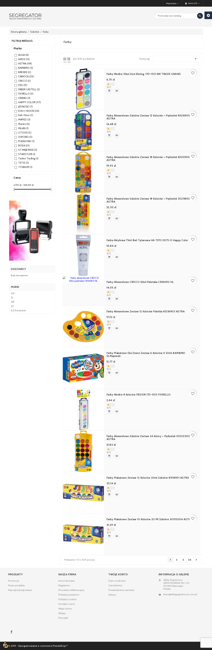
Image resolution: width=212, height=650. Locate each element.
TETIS (23, 162)
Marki (15, 286)
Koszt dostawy (66, 580)
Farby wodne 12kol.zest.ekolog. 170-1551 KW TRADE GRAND (143, 74)
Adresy (112, 594)
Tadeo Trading (28, 158)
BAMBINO (25, 67)
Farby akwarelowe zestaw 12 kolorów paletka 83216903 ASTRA (145, 311)
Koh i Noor (25, 115)
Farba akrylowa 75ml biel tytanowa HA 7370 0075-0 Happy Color (147, 240)
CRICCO (24, 80)
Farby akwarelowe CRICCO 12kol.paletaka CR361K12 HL (140, 282)
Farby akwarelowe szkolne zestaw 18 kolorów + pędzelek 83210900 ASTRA (148, 159)
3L (12, 297)
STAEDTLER (26, 154)
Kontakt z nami (66, 603)
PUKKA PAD (26, 141)
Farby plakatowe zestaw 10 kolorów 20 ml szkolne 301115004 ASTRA (149, 519)
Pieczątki (63, 617)
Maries (24, 124)
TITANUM (25, 167)
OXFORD (25, 136)
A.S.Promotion (18, 310)
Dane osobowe (116, 580)
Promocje (13, 580)
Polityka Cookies (67, 599)
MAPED (24, 119)
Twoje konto (118, 574)
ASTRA (25, 63)
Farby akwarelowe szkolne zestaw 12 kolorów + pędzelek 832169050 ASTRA (149, 117)
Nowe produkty (16, 585)
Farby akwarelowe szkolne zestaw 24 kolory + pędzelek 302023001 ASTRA (148, 438)
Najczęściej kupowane (20, 590)
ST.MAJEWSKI (27, 149)
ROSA (24, 145)
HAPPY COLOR (29, 102)
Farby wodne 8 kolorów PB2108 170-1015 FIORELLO (138, 394)
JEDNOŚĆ (25, 106)
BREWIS (24, 72)
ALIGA (23, 54)
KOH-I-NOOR (28, 110)
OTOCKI (24, 132)
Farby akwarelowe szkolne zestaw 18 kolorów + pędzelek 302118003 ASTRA (148, 200)
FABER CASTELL (29, 89)
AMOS (24, 59)
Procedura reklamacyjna (71, 590)
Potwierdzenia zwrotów (121, 590)
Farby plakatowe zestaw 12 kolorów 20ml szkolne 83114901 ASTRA (147, 477)
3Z (12, 306)
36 (189, 559)
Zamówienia (115, 585)
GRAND (24, 98)
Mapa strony (65, 608)
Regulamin (64, 585)
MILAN (23, 128)
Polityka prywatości (69, 594)
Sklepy (62, 613)
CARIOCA (26, 76)
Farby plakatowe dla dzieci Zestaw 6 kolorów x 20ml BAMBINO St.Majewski (145, 355)
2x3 (13, 293)
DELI (22, 85)
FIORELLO (25, 93)
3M (12, 302)
